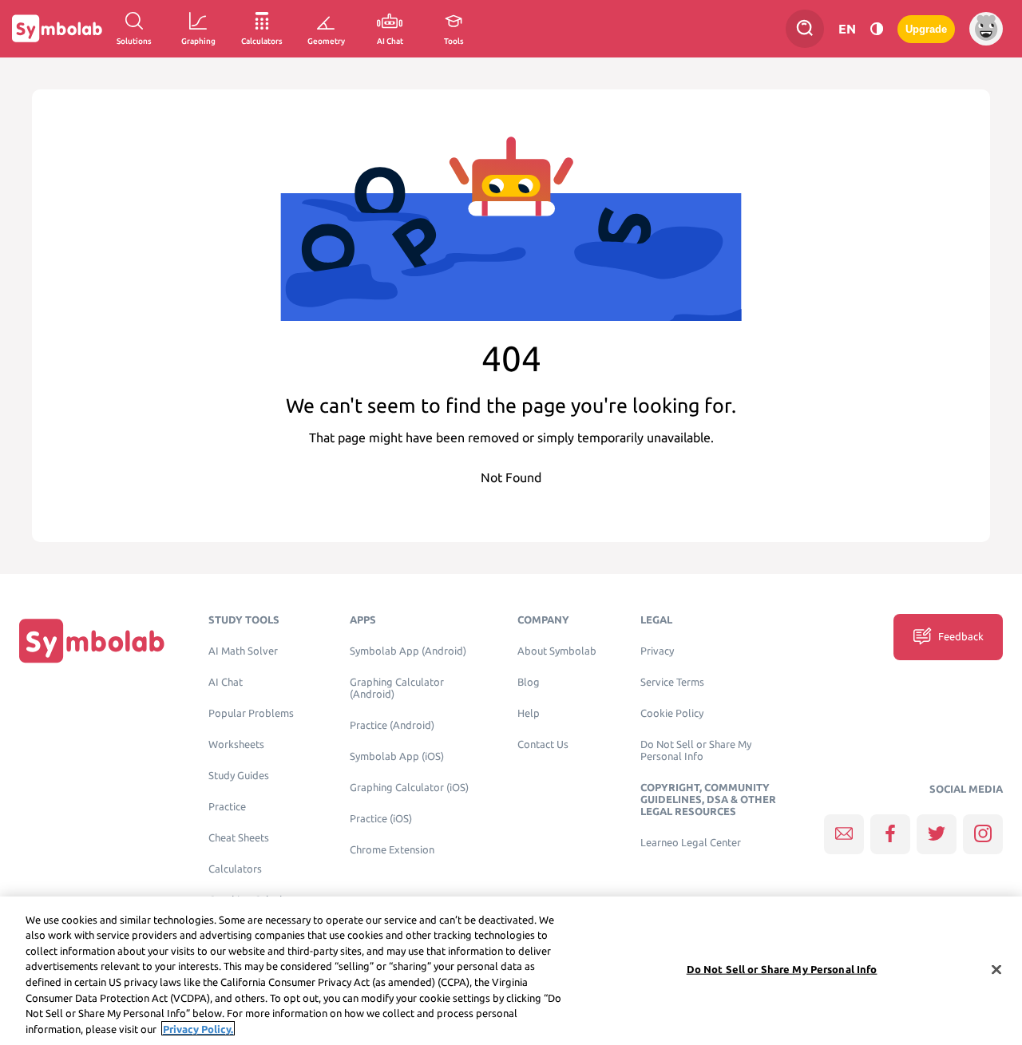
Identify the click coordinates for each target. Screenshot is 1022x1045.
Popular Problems (251, 713)
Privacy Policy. (198, 1028)
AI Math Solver (243, 651)
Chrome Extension (392, 850)
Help (528, 713)
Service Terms (672, 682)
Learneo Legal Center (690, 843)
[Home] (91, 641)
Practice (227, 807)
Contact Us (542, 744)
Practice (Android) (392, 725)
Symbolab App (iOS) (397, 756)
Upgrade (926, 29)
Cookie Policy (671, 713)
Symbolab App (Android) (408, 651)
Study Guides (238, 776)
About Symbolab (556, 651)
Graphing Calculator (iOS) (409, 788)
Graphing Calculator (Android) (397, 688)
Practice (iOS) (381, 819)
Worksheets (236, 744)
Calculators (235, 869)
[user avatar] (986, 29)
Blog (528, 682)
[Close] (996, 969)
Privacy (657, 651)
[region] (511, 971)
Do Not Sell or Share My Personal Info (695, 750)
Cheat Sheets (238, 838)
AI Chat (225, 682)
